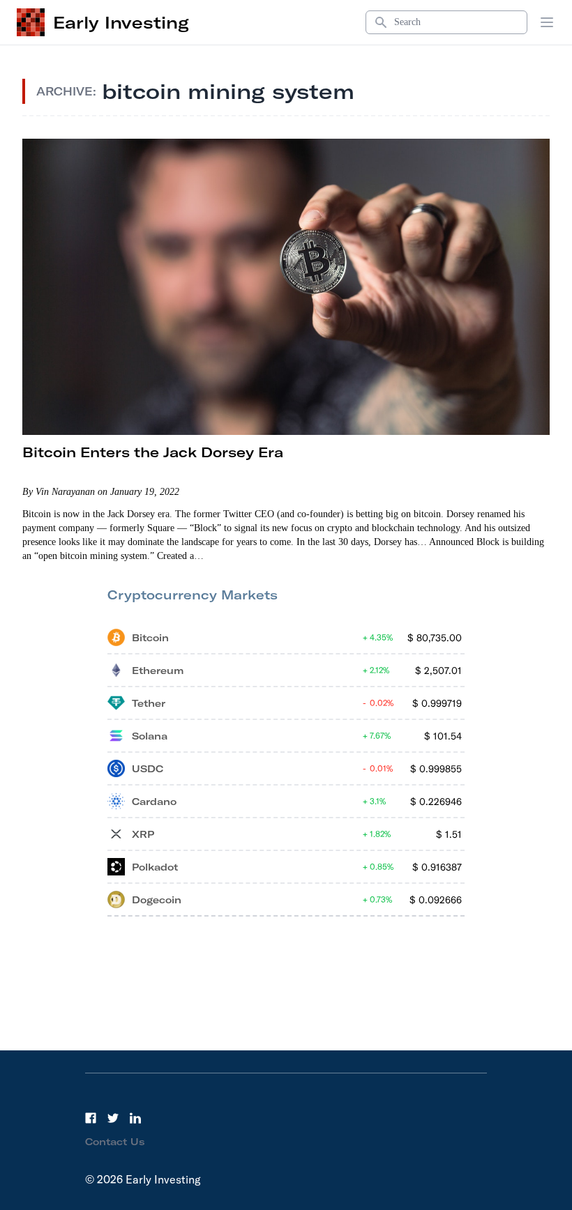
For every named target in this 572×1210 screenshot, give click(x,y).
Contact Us (115, 1141)
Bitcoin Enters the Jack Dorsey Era (152, 452)
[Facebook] (90, 1118)
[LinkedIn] (135, 1118)
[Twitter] (113, 1118)
